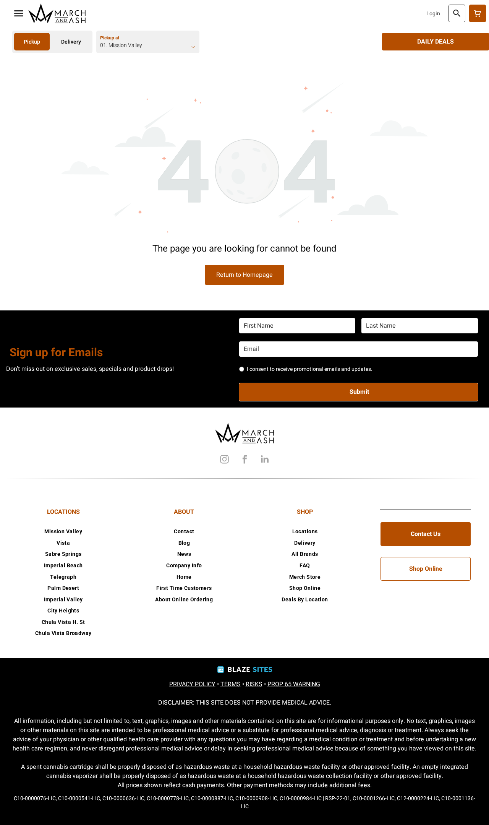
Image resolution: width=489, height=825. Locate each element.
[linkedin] (264, 460)
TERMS (230, 684)
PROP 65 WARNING (293, 684)
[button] (18, 13)
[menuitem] (63, 531)
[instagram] (224, 460)
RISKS (254, 684)
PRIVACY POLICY (192, 684)
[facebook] (244, 460)
